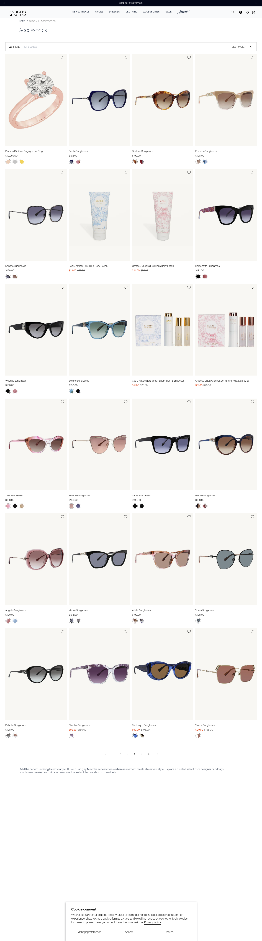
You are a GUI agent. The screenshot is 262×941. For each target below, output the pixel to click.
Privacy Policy (152, 922)
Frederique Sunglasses (144, 725)
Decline (169, 932)
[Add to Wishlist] (62, 57)
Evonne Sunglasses (79, 380)
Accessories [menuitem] (151, 12)
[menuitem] (183, 13)
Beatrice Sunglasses (142, 151)
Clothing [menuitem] (132, 12)
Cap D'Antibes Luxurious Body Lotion (88, 266)
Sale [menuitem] (169, 12)
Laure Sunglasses (141, 495)
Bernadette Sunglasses (207, 266)
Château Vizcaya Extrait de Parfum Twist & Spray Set (222, 380)
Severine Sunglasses (79, 495)
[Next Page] (157, 754)
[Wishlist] (247, 12)
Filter (17, 46)
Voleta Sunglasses (204, 610)
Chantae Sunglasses (79, 725)
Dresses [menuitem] (114, 12)
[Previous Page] (105, 754)
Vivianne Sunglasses (16, 380)
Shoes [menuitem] (99, 12)
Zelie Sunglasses (14, 495)
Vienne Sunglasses (78, 610)
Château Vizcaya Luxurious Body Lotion (153, 266)
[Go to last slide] (4, 3)
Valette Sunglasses (205, 725)
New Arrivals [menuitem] (81, 12)
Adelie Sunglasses (141, 610)
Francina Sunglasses (206, 151)
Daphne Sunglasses (15, 266)
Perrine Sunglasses (205, 495)
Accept (129, 932)
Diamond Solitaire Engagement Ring (24, 151)
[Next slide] (257, 3)
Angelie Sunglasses (15, 610)
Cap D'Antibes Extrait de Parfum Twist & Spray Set (158, 380)
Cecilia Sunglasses (78, 151)
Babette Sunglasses (15, 725)
